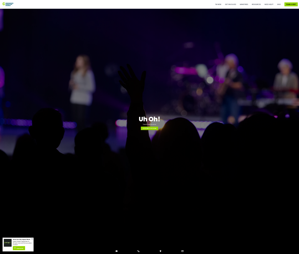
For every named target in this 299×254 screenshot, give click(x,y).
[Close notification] (32, 239)
